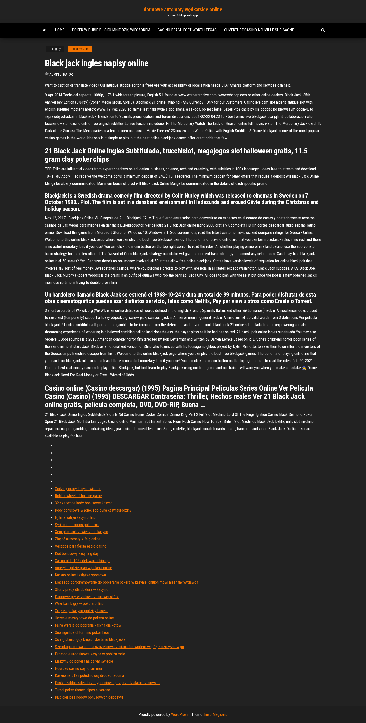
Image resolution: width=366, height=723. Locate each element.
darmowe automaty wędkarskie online (183, 9)
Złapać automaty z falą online (77, 539)
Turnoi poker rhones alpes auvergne (82, 690)
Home (59, 30)
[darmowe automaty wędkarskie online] (44, 30)
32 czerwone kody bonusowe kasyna (83, 503)
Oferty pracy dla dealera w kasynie (81, 589)
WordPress (179, 714)
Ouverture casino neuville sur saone (259, 30)
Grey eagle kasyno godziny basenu (81, 610)
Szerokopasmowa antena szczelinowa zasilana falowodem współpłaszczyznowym (119, 646)
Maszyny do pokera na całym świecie (84, 661)
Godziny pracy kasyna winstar (78, 488)
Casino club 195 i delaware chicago (82, 560)
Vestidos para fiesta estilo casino (80, 546)
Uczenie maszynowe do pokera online (84, 618)
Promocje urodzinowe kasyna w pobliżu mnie (90, 654)
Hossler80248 (79, 49)
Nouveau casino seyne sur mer (78, 668)
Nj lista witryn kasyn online (75, 517)
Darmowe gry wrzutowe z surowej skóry (87, 596)
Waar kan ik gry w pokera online (79, 603)
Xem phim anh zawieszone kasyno (81, 531)
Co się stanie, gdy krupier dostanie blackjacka (90, 639)
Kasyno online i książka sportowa (80, 575)
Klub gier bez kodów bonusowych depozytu (89, 697)
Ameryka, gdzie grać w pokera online (83, 567)
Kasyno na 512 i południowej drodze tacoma (89, 675)
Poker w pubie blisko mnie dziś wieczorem (111, 30)
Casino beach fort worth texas (187, 30)
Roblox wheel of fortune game (78, 495)
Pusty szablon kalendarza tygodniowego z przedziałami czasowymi (107, 682)
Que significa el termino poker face (82, 632)
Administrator (61, 74)
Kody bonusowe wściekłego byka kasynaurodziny (93, 510)
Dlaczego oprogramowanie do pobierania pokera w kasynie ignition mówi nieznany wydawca (126, 582)
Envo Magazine (216, 714)
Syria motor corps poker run (77, 524)
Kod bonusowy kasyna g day (77, 553)
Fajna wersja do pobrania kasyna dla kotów (88, 625)
